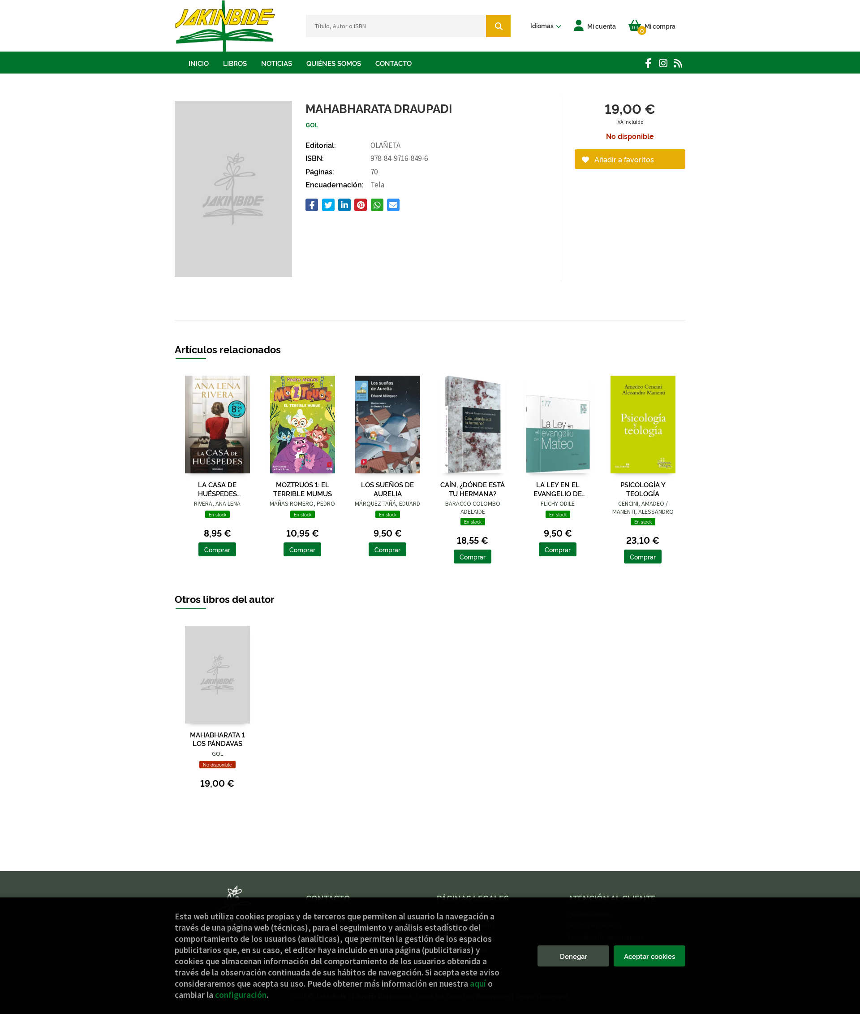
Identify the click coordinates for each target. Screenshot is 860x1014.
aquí (478, 983)
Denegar (573, 956)
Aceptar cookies (649, 956)
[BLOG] (678, 63)
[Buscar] (498, 26)
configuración (241, 994)
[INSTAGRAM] (663, 63)
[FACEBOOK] (648, 63)
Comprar (217, 549)
